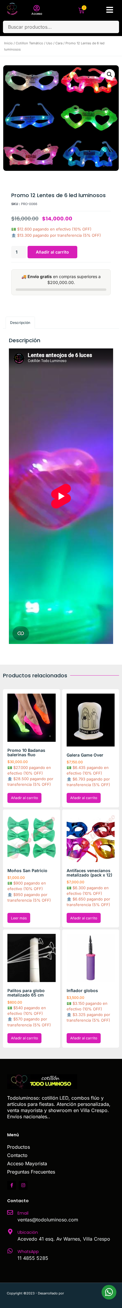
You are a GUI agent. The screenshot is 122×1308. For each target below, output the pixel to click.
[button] (109, 74)
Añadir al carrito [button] (24, 798)
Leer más (19, 918)
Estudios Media (90, 1293)
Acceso (36, 14)
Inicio (8, 43)
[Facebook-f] (11, 1185)
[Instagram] (23, 1185)
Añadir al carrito (52, 251)
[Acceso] (36, 8)
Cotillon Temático (29, 43)
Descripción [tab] (20, 322)
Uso (49, 43)
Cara (58, 43)
